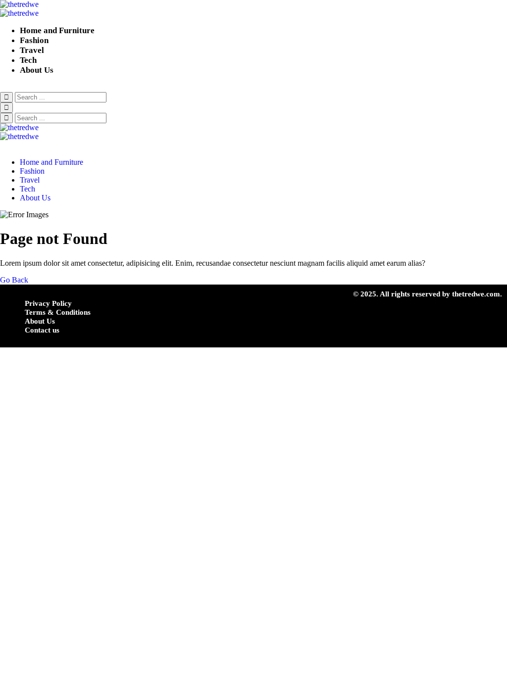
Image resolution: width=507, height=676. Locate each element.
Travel (32, 50)
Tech (28, 60)
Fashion (34, 40)
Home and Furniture (57, 30)
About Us (36, 70)
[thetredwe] (253, 9)
